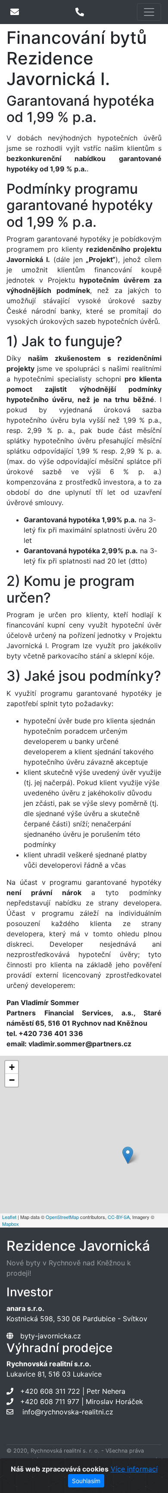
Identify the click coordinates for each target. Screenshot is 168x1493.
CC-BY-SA (119, 1216)
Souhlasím (86, 1480)
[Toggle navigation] (149, 12)
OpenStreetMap (62, 1216)
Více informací (134, 1469)
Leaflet (9, 1216)
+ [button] (12, 1067)
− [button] (12, 1080)
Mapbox (10, 1223)
